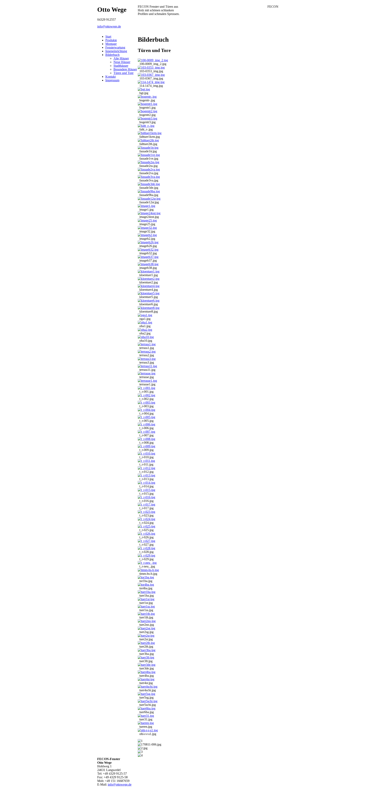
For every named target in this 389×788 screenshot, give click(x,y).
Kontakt (110, 76)
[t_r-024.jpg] (146, 519)
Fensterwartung (115, 47)
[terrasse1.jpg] (147, 380)
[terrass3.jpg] (147, 359)
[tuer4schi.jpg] (147, 686)
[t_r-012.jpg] (146, 468)
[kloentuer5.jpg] (148, 293)
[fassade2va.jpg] (149, 169)
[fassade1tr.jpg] (148, 147)
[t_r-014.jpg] (146, 482)
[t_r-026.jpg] (146, 533)
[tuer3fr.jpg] (146, 657)
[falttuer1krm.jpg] (149, 133)
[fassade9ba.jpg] (149, 191)
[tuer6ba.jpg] (146, 708)
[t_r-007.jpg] (146, 431)
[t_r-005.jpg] (146, 417)
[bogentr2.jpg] (147, 111)
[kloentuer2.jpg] (148, 278)
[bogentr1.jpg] (147, 104)
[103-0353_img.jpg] (151, 67)
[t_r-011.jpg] (146, 460)
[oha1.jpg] (145, 322)
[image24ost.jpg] (149, 213)
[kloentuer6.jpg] (148, 300)
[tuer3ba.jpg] (146, 650)
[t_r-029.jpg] (146, 555)
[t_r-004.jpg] (146, 409)
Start (108, 36)
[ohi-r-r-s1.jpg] (148, 730)
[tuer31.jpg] (146, 715)
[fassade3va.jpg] (149, 176)
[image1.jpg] (146, 206)
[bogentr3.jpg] (147, 118)
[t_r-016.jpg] (146, 497)
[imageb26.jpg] (148, 242)
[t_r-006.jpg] (146, 424)
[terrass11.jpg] (147, 366)
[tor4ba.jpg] (146, 584)
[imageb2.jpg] (147, 235)
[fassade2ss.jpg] (148, 162)
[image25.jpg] (147, 220)
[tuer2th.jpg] (146, 643)
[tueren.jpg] (146, 723)
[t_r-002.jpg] (146, 395)
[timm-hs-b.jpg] (148, 570)
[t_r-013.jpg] (146, 475)
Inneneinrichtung (116, 51)
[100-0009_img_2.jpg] (153, 60)
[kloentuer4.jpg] (148, 286)
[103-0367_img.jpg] (151, 74)
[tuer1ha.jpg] (146, 592)
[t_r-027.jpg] (146, 541)
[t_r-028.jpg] (146, 548)
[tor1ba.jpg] (146, 577)
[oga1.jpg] (145, 315)
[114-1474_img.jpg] (151, 82)
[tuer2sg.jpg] (146, 628)
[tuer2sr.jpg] (146, 635)
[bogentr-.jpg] (147, 96)
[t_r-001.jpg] (146, 388)
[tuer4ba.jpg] (146, 672)
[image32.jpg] (147, 227)
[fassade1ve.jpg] (149, 155)
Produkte (111, 40)
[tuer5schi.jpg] (147, 701)
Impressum (112, 80)
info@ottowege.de (109, 26)
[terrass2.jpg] (147, 351)
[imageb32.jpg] (148, 249)
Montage (111, 44)
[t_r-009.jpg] (146, 446)
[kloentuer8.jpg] (148, 308)
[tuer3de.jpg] (146, 664)
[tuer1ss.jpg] (146, 606)
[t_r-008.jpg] (146, 439)
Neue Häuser (121, 62)
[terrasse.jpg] (146, 373)
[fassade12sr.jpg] (149, 198)
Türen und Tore (123, 73)
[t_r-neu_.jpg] (147, 562)
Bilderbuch (112, 54)
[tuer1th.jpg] (146, 613)
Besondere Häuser (125, 69)
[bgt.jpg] (144, 89)
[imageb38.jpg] (148, 264)
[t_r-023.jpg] (146, 511)
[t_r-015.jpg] (146, 490)
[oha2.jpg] (145, 329)
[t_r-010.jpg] (146, 453)
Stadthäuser (120, 65)
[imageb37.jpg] (148, 257)
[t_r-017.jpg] (146, 504)
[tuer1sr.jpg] (146, 599)
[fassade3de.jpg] (149, 184)
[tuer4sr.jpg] (146, 679)
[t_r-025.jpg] (146, 526)
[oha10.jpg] (146, 337)
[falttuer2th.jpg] (148, 140)
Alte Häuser (121, 58)
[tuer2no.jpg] (147, 621)
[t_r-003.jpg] (146, 402)
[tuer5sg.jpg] (146, 694)
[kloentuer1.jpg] (148, 271)
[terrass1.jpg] (147, 344)
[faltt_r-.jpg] (146, 125)
